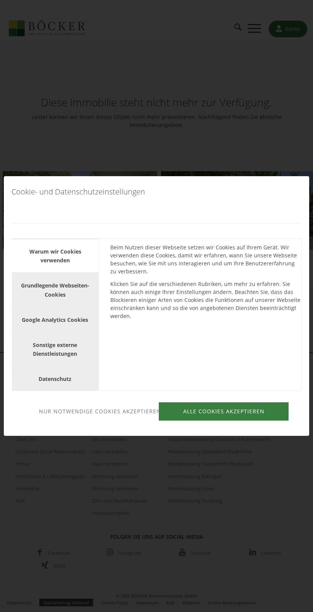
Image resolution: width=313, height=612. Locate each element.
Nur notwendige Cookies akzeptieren (97, 411)
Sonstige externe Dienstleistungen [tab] (55, 349)
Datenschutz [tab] (55, 378)
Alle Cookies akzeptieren (224, 411)
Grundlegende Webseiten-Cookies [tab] (55, 290)
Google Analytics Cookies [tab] (55, 319)
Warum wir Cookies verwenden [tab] (55, 256)
